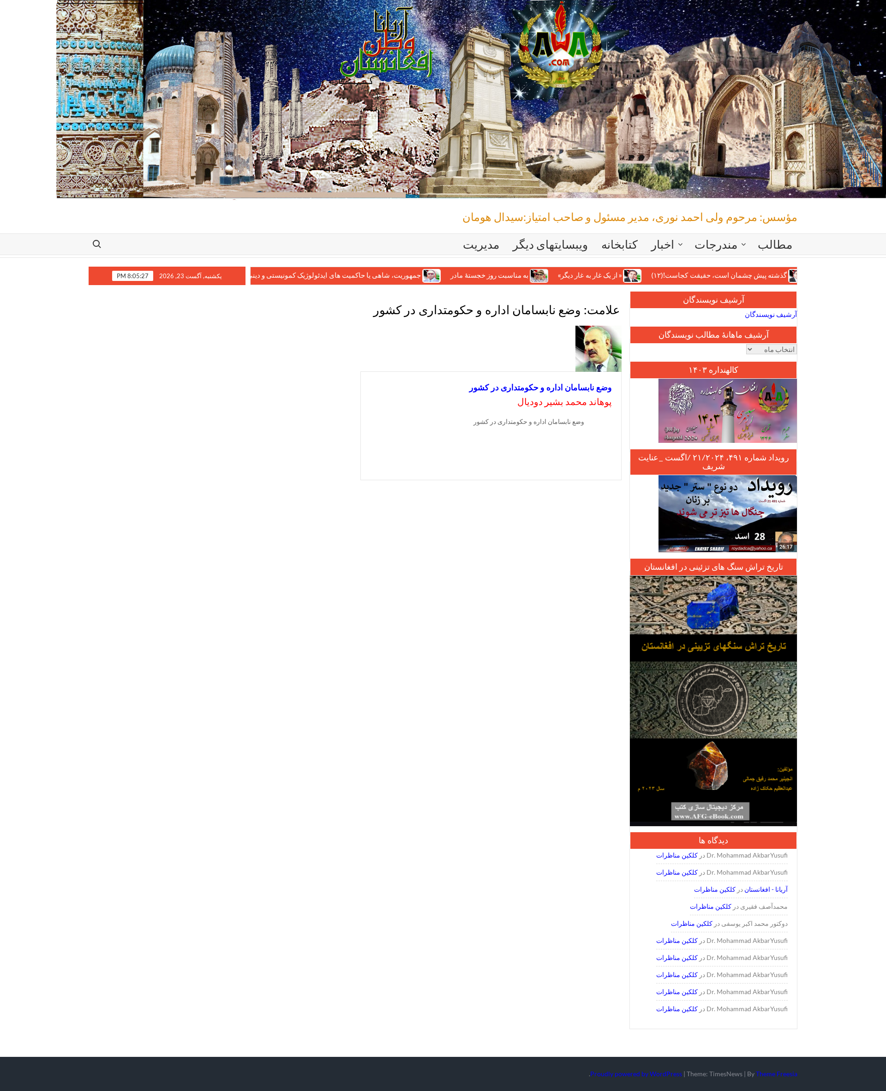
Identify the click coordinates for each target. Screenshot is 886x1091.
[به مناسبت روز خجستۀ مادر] (497, 275)
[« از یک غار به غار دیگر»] (590, 275)
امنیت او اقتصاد (795, 275)
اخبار (662, 244)
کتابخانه (619, 244)
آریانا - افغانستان (766, 889)
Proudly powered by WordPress (636, 1074)
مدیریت (481, 244)
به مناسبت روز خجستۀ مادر (446, 275)
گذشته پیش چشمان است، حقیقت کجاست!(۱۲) (676, 275)
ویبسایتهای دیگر (550, 244)
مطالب (775, 244)
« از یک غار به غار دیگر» (547, 275)
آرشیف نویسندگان (771, 314)
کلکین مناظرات (677, 855)
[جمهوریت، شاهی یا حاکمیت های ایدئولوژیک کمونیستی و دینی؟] (389, 275)
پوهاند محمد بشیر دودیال (564, 401)
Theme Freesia (776, 1074)
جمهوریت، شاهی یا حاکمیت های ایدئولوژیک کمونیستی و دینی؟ (289, 275)
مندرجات (715, 244)
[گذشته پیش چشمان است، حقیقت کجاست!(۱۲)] (755, 275)
